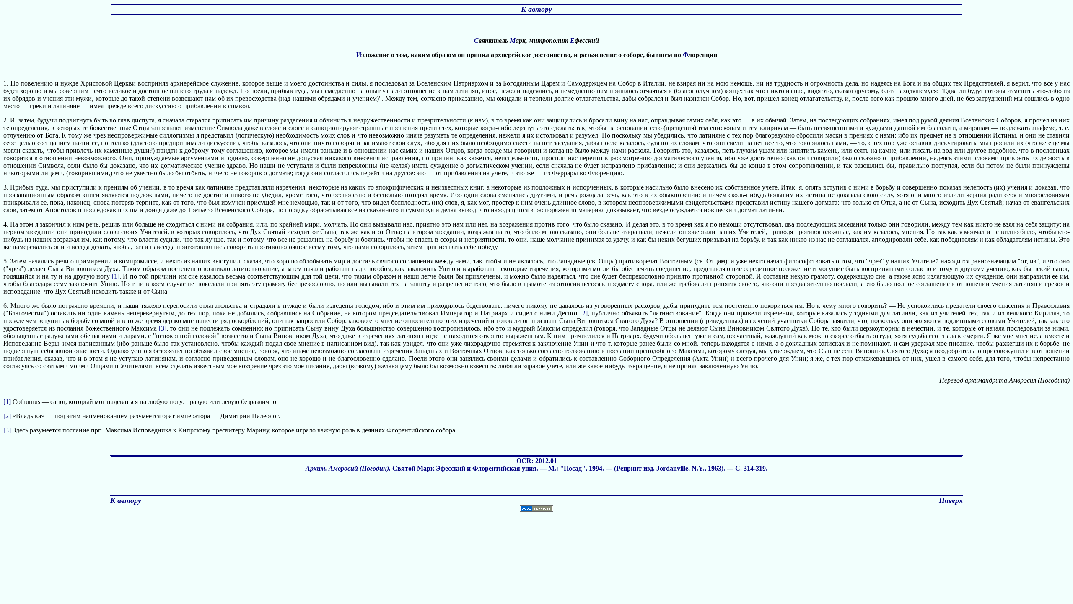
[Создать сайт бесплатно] (536, 509)
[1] (115, 276)
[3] (162, 328)
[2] (584, 313)
